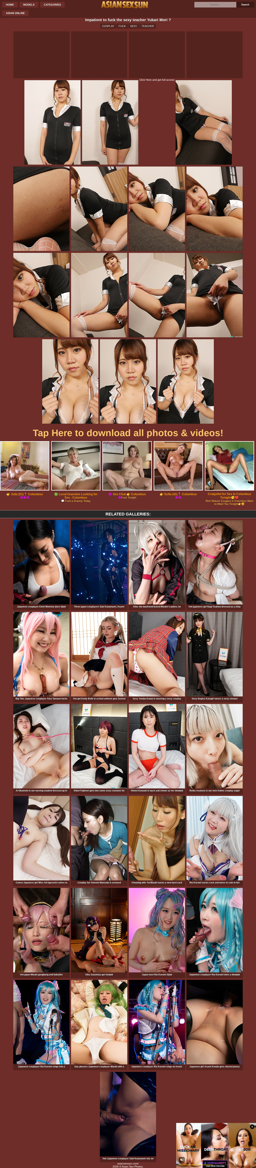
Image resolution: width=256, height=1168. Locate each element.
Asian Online (15, 13)
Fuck (122, 26)
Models (28, 4)
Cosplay (108, 26)
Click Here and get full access (156, 79)
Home (10, 4)
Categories (52, 4)
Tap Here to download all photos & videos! (128, 433)
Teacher (147, 26)
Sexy (133, 26)
